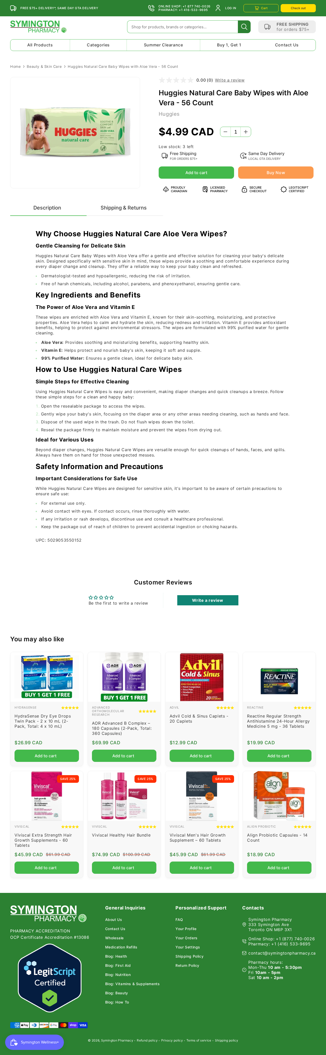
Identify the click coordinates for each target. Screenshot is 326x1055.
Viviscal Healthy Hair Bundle (121, 835)
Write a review (229, 80)
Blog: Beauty (116, 993)
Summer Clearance (163, 44)
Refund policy (147, 1040)
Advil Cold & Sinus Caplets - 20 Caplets (199, 718)
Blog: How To (117, 1002)
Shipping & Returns (124, 208)
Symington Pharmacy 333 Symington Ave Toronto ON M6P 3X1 (270, 924)
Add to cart (196, 172)
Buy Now (276, 172)
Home (15, 66)
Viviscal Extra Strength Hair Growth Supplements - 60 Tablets (43, 840)
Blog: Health (116, 956)
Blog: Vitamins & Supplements (132, 984)
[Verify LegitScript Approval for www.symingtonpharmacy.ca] (50, 978)
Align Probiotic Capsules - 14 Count (277, 837)
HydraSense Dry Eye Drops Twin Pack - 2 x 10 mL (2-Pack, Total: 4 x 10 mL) (43, 721)
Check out (298, 8)
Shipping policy (226, 1040)
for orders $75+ (293, 29)
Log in (230, 8)
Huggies (169, 114)
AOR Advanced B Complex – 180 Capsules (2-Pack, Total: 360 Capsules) (122, 728)
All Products (40, 44)
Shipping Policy (189, 956)
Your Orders (186, 938)
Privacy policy (172, 1040)
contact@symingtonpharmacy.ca (282, 953)
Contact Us (287, 44)
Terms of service (198, 1040)
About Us (113, 920)
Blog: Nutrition (118, 975)
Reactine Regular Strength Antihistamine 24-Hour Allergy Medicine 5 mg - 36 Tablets (278, 721)
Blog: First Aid (118, 965)
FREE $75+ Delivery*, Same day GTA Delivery (59, 8)
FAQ (179, 920)
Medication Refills (121, 947)
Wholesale (114, 938)
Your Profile (185, 929)
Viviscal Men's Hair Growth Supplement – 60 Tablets (198, 837)
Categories (98, 44)
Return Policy (187, 965)
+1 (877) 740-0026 (295, 938)
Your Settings (187, 947)
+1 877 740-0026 (197, 6)
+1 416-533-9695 (193, 10)
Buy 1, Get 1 (229, 44)
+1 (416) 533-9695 (290, 943)
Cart (264, 8)
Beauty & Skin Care (44, 66)
